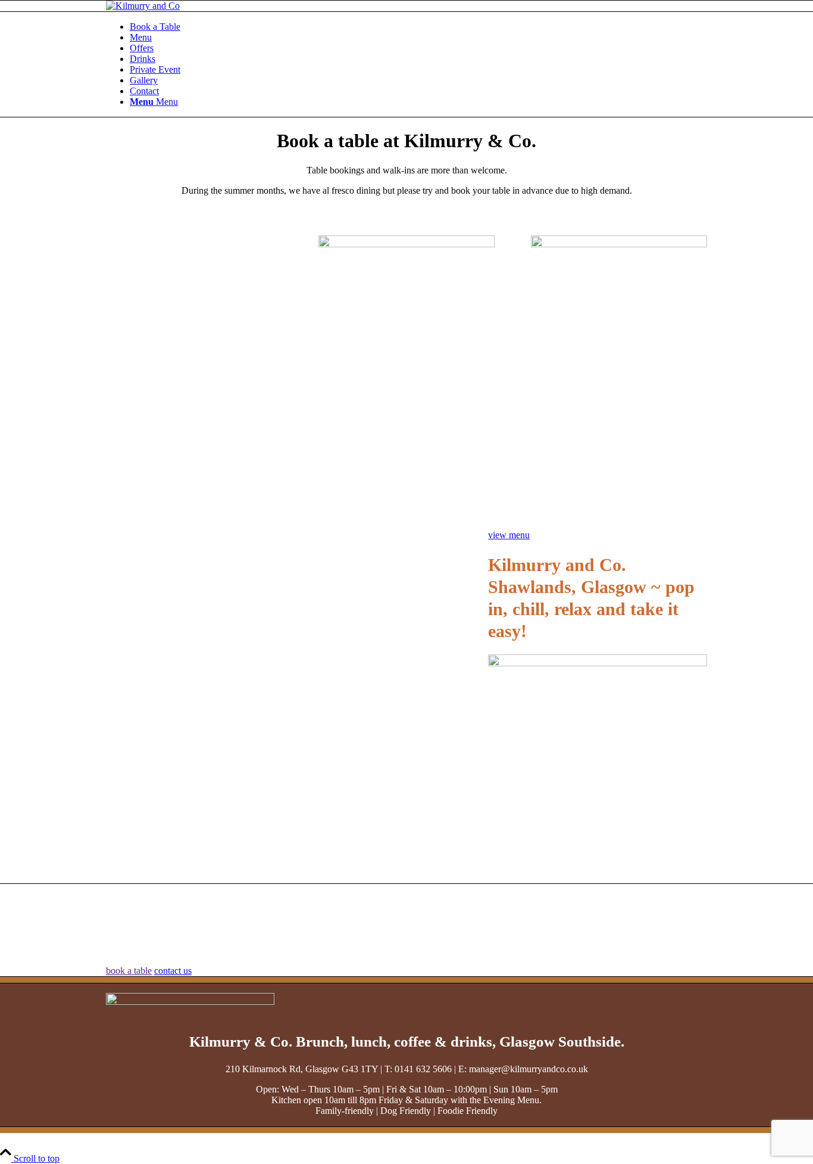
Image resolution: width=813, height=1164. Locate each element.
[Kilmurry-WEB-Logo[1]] (143, 6)
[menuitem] (418, 26)
